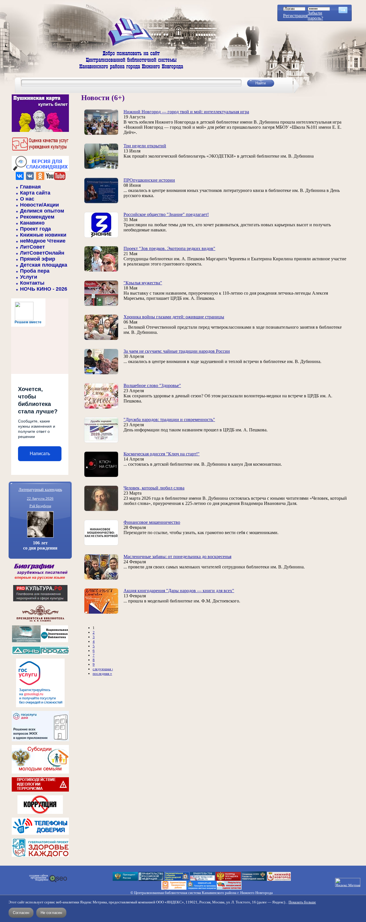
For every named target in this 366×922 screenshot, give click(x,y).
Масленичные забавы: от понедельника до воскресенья (177, 556)
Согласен (21, 913)
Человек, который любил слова (154, 487)
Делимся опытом (42, 211)
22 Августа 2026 (40, 498)
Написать (40, 453)
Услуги (28, 277)
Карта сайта (35, 193)
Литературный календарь (40, 489)
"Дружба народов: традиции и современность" (169, 419)
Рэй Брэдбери (40, 506)
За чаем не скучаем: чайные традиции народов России (177, 351)
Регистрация (295, 15)
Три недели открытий (145, 145)
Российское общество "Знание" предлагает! (166, 214)
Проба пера (34, 271)
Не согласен (51, 913)
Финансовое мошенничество (152, 522)
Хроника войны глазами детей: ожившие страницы (174, 316)
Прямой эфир (37, 259)
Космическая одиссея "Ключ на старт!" (162, 453)
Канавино (32, 223)
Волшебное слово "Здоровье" (152, 385)
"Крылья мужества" (143, 282)
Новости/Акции (39, 205)
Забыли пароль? (315, 16)
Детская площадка (43, 265)
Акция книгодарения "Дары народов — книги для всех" (179, 590)
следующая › (103, 669)
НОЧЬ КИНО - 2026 (43, 289)
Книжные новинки (43, 235)
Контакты (32, 283)
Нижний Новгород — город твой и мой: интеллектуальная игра (186, 111)
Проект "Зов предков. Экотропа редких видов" (169, 248)
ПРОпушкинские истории (149, 180)
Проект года (35, 229)
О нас (27, 199)
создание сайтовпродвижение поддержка (38, 877)
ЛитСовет (32, 247)
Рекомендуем (37, 217)
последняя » (102, 673)
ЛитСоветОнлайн (42, 253)
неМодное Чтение (42, 241)
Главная (30, 187)
